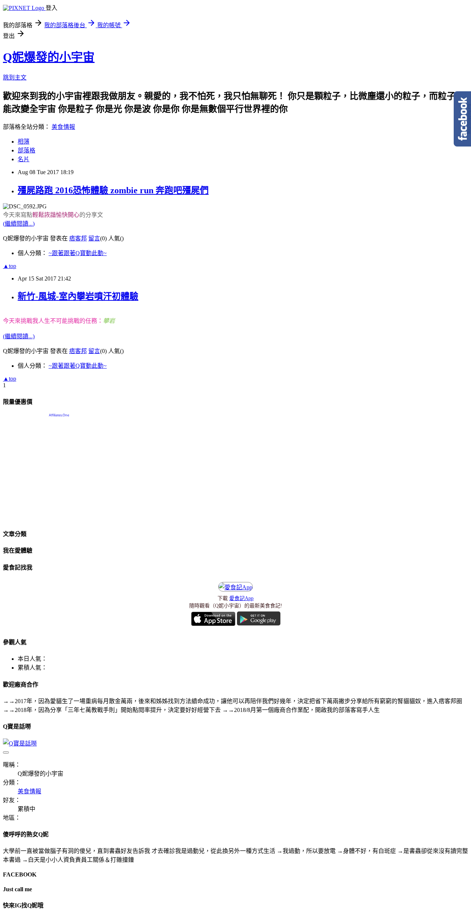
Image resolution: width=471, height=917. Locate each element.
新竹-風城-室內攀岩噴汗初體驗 (78, 296)
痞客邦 (78, 238)
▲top (9, 266)
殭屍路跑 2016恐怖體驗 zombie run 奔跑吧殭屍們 (113, 190)
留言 (94, 238)
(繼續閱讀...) (19, 224)
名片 (23, 159)
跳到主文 (14, 77)
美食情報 (63, 127)
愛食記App (241, 598)
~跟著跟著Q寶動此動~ (78, 253)
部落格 (26, 150)
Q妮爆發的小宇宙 (49, 57)
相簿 (23, 141)
